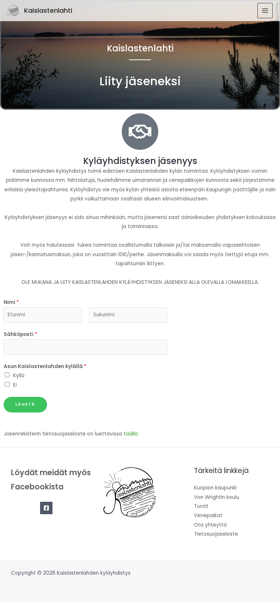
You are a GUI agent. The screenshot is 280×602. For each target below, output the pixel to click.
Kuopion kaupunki (215, 487)
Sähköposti (20, 334)
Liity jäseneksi (140, 81)
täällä (131, 433)
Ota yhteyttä (210, 524)
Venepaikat (208, 515)
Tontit (201, 506)
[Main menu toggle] (265, 11)
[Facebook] (46, 508)
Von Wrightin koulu (216, 497)
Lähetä (25, 404)
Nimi (11, 302)
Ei (15, 385)
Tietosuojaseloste (216, 534)
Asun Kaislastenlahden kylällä (45, 366)
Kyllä (18, 375)
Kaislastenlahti (48, 10)
